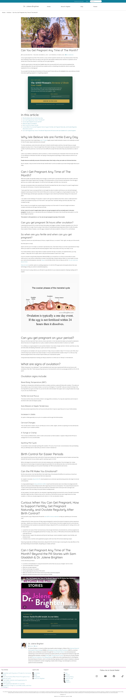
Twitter (36, 646)
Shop (35, 675)
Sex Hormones (70, 54)
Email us (68, 682)
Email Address (54, 623)
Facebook (31, 646)
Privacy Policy (69, 676)
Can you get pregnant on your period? (32, 121)
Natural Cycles (24, 265)
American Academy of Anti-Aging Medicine (42, 657)
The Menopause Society (57, 655)
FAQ (66, 673)
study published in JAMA (40, 484)
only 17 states (43, 140)
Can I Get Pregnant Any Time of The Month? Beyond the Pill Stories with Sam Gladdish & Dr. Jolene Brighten (49, 130)
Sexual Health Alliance (58, 652)
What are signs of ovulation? (30, 123)
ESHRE (47, 655)
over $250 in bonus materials (51, 516)
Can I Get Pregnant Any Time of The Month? (34, 120)
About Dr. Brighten (39, 678)
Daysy (42, 260)
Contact (67, 675)
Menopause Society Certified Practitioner (58, 650)
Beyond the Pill (36, 479)
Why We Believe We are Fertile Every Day (33, 118)
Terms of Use (69, 678)
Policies (67, 680)
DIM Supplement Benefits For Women (14, 683)
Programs (37, 676)
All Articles (37, 673)
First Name (26, 623)
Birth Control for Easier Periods (30, 125)
